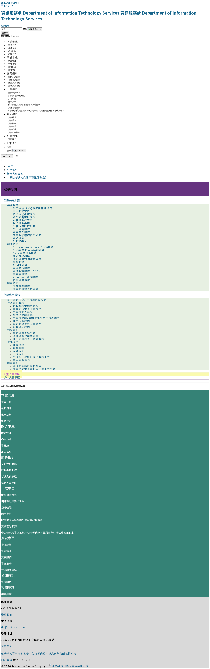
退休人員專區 (14, 85)
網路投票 (18, 238)
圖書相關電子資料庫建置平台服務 (34, 368)
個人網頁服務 (21, 229)
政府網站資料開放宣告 (15, 653)
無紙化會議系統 (23, 315)
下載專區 (12, 89)
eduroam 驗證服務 (25, 277)
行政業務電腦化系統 (26, 306)
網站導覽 (5, 25)
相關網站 (8, 587)
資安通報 (6, 551)
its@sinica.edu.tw (13, 627)
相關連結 (6, 594)
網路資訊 (13, 244)
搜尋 (25, 29)
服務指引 (12, 73)
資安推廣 (6, 563)
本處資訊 (6, 433)
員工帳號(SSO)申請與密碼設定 (32, 208)
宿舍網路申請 (21, 280)
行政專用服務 (12, 295)
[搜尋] (34, 29)
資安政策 (6, 545)
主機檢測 (18, 353)
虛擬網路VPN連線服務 (27, 259)
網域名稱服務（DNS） (27, 271)
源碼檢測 (18, 350)
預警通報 (18, 347)
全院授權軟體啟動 (24, 226)
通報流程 (18, 344)
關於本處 (12, 57)
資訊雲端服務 (9, 526)
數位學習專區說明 (24, 217)
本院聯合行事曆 (23, 220)
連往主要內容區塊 (9, 2)
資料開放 (12, 139)
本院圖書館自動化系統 (27, 365)
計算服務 (18, 262)
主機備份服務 (21, 268)
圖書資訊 (13, 283)
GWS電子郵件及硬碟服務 (29, 250)
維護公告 (12, 53)
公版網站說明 (21, 327)
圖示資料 (6, 514)
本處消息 (12, 41)
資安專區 (12, 114)
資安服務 (6, 557)
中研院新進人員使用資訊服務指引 (27, 177)
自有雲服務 (20, 274)
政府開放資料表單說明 (27, 324)
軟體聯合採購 (21, 223)
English (11, 142)
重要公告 (6, 402)
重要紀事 (6, 445)
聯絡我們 (6, 614)
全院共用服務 (12, 200)
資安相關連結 (14, 132)
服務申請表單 (9, 495)
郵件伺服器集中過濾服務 (28, 338)
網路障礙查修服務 (24, 332)
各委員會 (6, 439)
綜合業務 (13, 205)
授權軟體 (6, 507)
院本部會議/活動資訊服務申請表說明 (36, 318)
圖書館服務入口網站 (26, 289)
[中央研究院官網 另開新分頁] (7, 5)
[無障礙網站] (70, 666)
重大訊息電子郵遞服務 (27, 309)
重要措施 (12, 69)
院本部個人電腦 (23, 312)
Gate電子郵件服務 (25, 253)
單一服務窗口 (21, 211)
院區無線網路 (21, 256)
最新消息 (6, 408)
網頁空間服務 (21, 232)
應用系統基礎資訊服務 (27, 235)
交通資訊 (6, 646)
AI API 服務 (20, 265)
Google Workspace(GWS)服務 (33, 247)
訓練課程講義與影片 (13, 501)
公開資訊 (12, 136)
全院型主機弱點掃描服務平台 (31, 356)
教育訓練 (6, 414)
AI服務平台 (20, 241)
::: (18, 2)
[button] (11, 36)
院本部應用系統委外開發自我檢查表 (24, 104)
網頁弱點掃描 (21, 359)
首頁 (10, 166)
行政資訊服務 (15, 303)
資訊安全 (13, 341)
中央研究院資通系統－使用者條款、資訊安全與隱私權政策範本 (36, 110)
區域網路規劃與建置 (26, 335)
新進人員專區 (15, 173)
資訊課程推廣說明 (24, 214)
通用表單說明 (21, 321)
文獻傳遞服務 (21, 286)
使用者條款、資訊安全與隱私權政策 (54, 653)
